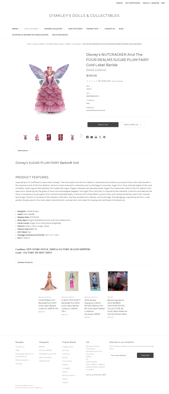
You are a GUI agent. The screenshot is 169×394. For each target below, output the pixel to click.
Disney (65, 357)
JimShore (66, 354)
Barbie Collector (68, 375)
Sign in (146, 3)
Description (23, 150)
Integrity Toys (67, 347)
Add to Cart (48, 283)
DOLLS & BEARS (31, 29)
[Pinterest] (104, 137)
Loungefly (66, 368)
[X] (100, 137)
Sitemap (18, 364)
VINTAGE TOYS (92, 29)
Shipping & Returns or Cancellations (30, 35)
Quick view (48, 279)
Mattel (65, 372)
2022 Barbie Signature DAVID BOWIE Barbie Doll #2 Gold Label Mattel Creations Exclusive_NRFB (94, 307)
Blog (121, 29)
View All (65, 383)
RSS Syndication (60, 35)
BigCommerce (28, 385)
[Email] (91, 137)
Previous (17, 135)
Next (80, 135)
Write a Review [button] (117, 81)
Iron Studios (67, 361)
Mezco (65, 379)
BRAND (15, 29)
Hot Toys (65, 350)
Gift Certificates (132, 3)
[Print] (96, 137)
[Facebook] (87, 137)
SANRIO (65, 365)
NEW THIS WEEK (75, 29)
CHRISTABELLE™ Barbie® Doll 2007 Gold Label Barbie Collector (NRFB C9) (48, 304)
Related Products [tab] (25, 262)
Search (119, 3)
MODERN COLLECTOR (53, 29)
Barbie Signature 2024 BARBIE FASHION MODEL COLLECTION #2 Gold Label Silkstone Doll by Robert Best (117, 307)
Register (155, 3)
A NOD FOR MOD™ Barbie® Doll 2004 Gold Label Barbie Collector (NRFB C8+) (71, 305)
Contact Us (110, 29)
